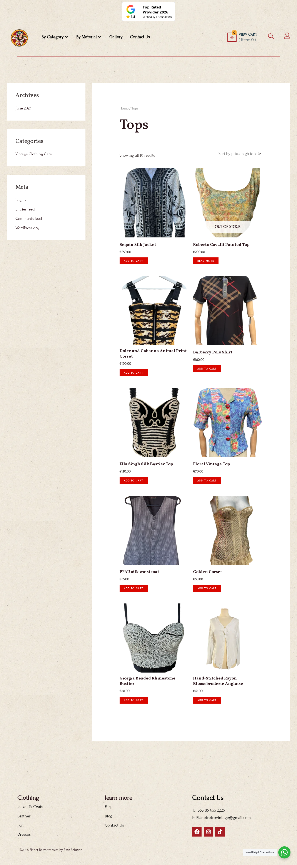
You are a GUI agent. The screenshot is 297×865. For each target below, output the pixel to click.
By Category (53, 37)
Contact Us (140, 37)
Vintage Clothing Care (33, 154)
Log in (20, 200)
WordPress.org (27, 227)
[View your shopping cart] (232, 37)
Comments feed (28, 218)
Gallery (116, 37)
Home (124, 108)
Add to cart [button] (133, 260)
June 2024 (23, 108)
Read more (205, 260)
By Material (86, 37)
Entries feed (25, 209)
